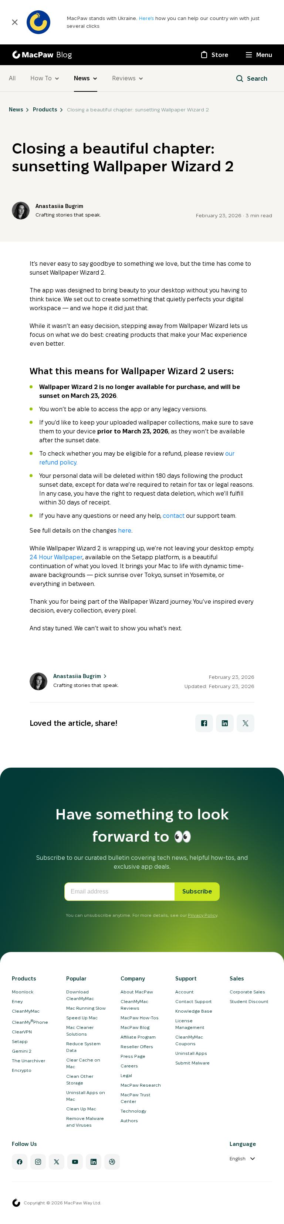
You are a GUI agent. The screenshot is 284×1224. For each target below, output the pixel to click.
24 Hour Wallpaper (56, 557)
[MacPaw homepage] (16, 1202)
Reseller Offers (137, 1046)
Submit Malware (192, 1062)
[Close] (15, 22)
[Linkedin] (93, 1162)
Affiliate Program (138, 1036)
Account (184, 991)
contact (174, 516)
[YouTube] (75, 1162)
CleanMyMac (26, 1011)
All (12, 78)
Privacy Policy (202, 915)
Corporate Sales (247, 991)
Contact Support (193, 1001)
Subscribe (197, 891)
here (124, 530)
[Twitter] (56, 1162)
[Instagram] (38, 1162)
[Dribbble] (112, 1162)
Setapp (20, 1041)
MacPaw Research (141, 1085)
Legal (126, 1075)
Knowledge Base (193, 1011)
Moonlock (22, 991)
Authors (129, 1120)
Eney (17, 1001)
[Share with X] (245, 723)
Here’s (147, 18)
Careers (129, 1065)
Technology (133, 1111)
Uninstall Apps (191, 1053)
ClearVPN (22, 1031)
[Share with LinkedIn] (225, 723)
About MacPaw (137, 991)
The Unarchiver (28, 1060)
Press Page (133, 1056)
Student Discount (249, 1001)
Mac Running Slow (86, 1008)
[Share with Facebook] (204, 723)
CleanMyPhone (30, 1022)
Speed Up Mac (82, 1017)
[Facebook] (19, 1162)
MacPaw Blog (135, 1027)
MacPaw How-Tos (140, 1017)
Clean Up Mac (81, 1108)
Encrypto (21, 1070)
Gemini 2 (21, 1051)
